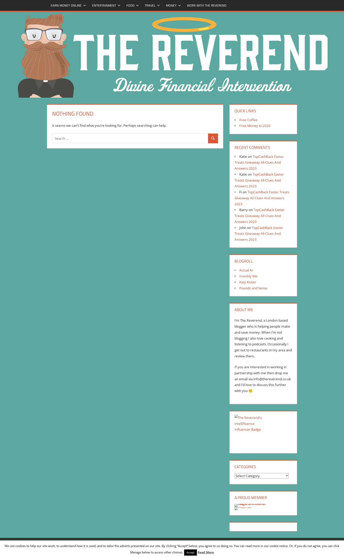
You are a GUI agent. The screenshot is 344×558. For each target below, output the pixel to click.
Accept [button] (190, 552)
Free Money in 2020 (254, 125)
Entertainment (104, 5)
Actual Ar (246, 270)
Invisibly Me (248, 276)
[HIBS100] (243, 507)
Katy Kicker (247, 282)
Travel (150, 5)
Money (171, 5)
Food (130, 5)
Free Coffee (248, 120)
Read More (206, 552)
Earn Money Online (66, 5)
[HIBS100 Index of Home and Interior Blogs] (251, 503)
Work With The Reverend (206, 5)
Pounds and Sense (253, 288)
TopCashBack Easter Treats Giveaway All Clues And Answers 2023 (259, 162)
